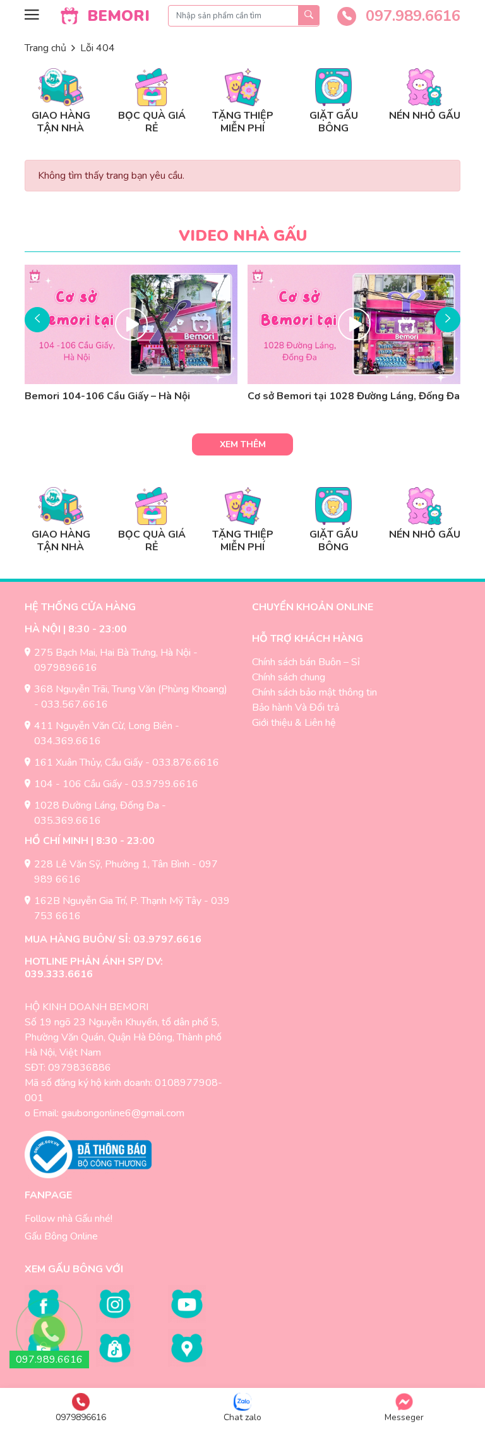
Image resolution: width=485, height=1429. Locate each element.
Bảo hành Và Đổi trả (295, 708)
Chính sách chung (288, 677)
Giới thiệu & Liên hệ (294, 723)
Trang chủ (45, 48)
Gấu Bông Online (61, 1236)
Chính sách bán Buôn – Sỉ (306, 662)
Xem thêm (243, 444)
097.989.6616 (410, 16)
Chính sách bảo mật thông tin (314, 692)
